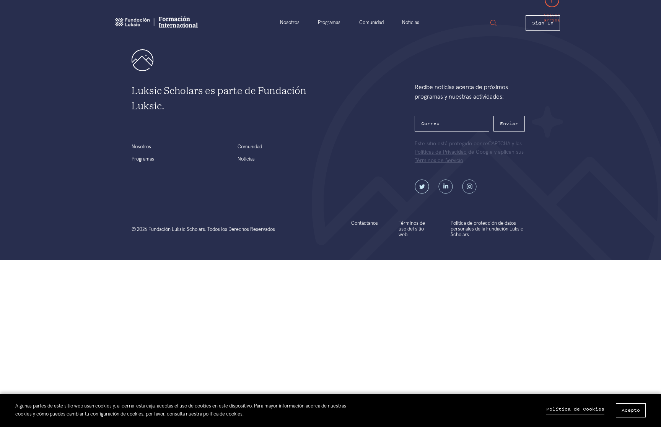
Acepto (631, 410)
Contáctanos (364, 223)
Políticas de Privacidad (441, 152)
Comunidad (371, 22)
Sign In (543, 23)
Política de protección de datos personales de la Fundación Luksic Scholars (487, 229)
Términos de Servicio (439, 160)
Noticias (410, 22)
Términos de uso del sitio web (412, 229)
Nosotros (290, 22)
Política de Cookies (575, 409)
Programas (329, 22)
